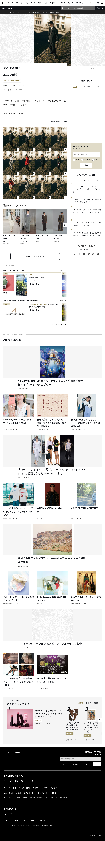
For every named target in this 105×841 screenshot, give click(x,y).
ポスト (18, 793)
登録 (86, 165)
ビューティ (24, 3)
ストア (33, 3)
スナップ (70, 3)
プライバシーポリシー (51, 797)
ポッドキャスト (43, 793)
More (89, 3)
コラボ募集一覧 (32, 300)
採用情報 (17, 797)
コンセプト (41, 820)
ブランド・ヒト (42, 3)
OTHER (97, 160)
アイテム (16, 820)
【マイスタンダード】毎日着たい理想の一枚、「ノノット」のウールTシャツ (87, 212)
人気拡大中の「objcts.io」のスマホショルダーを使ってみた (87, 224)
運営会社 (32, 797)
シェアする (19, 90)
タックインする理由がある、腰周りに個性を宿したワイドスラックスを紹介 (87, 234)
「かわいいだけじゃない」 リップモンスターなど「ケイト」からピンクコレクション (48, 714)
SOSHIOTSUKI (55, 12)
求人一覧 (19, 270)
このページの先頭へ (13, 752)
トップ (4, 12)
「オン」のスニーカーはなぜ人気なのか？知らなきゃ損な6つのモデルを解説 (87, 189)
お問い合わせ (63, 797)
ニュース (10, 3)
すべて (75, 86)
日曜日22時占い (32, 788)
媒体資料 (25, 797)
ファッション (85, 180)
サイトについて (8, 797)
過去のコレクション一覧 (35, 256)
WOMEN (87, 160)
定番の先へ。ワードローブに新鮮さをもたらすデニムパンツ (87, 201)
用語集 (54, 793)
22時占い (53, 3)
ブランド (7, 820)
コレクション (80, 3)
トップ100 (61, 3)
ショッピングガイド (9, 825)
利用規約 (39, 797)
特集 (17, 3)
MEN (77, 160)
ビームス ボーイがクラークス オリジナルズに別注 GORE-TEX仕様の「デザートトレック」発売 (91, 727)
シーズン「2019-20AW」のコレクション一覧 (33, 12)
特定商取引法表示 (47, 825)
